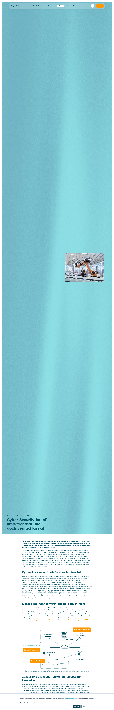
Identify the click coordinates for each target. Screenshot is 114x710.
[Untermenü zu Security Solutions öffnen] (44, 6)
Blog (60, 6)
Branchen (51, 6)
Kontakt (100, 6)
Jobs (67, 6)
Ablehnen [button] (85, 706)
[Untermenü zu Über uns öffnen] (79, 6)
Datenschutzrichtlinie (71, 698)
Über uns (76, 6)
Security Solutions (38, 6)
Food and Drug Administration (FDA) (39, 620)
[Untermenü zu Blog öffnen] (62, 6)
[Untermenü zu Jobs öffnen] (69, 6)
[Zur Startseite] (15, 6)
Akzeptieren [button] (76, 706)
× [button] (92, 696)
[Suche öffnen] (92, 6)
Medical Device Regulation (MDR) (77, 620)
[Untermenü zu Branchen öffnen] (55, 6)
